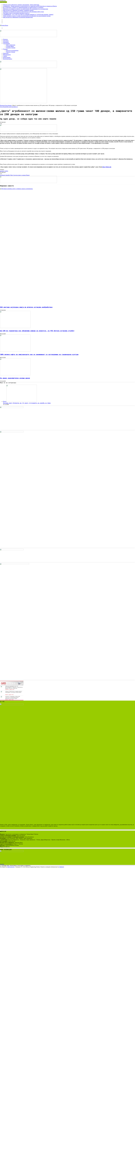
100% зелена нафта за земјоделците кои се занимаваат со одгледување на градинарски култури (39, 354)
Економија (6, 42)
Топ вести (5, 40)
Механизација (7, 54)
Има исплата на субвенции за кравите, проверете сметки (18, 10)
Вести (16, 106)
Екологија (5, 53)
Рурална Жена (10, 46)
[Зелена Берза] (4, 25)
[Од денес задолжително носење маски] (15, 375)
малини (2, 171)
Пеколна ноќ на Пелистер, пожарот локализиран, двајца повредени (21, 4)
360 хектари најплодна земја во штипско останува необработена (26, 307)
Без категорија (10, 106)
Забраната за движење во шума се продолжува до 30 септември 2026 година (23, 11)
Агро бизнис (6, 43)
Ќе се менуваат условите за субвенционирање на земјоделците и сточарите (23, 7)
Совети (5, 56)
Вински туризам (10, 52)
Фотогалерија (6, 57)
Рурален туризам (10, 47)
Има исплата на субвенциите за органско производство (18, 17)
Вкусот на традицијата (12, 50)
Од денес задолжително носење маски (15, 378)
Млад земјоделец (10, 45)
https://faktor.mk (106, 167)
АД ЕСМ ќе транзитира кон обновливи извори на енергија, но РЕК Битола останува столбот (37, 331)
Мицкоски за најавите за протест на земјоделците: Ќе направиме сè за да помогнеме (25, 9)
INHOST (61, 867)
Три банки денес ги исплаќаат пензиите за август (16, 13)
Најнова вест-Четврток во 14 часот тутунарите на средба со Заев (27, 403)
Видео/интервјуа (7, 59)
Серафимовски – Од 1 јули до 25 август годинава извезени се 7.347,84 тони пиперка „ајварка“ (28, 14)
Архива (2, 864)
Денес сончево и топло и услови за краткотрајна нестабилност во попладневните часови (27, 16)
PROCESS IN (11, 867)
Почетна (5, 39)
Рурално (5, 49)
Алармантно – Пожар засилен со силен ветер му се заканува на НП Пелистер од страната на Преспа (30, 6)
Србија (6, 171)
